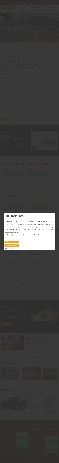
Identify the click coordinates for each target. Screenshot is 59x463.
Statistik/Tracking (27, 234)
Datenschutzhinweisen (36, 230)
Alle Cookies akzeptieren (12, 241)
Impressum (11, 248)
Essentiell (9, 234)
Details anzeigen (9, 238)
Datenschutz (6, 248)
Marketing (17, 234)
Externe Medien (37, 234)
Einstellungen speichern (12, 245)
